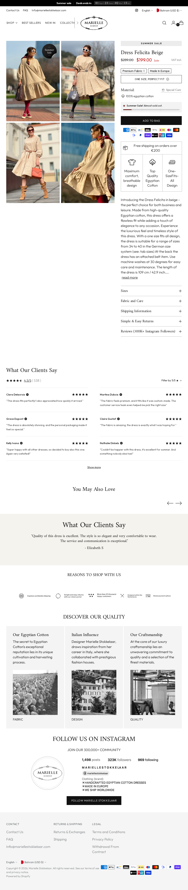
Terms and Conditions (108, 832)
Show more (94, 467)
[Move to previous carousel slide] (170, 503)
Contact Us (14, 832)
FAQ (9, 839)
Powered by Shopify (18, 876)
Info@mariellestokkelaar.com (28, 846)
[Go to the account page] (172, 23)
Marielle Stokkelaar (40, 868)
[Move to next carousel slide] (179, 503)
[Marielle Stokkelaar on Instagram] (136, 10)
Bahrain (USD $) (169, 10)
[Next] (77, 22)
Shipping (60, 839)
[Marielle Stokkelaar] (94, 23)
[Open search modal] (164, 23)
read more (130, 277)
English (146, 10)
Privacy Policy (102, 839)
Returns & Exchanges (69, 832)
